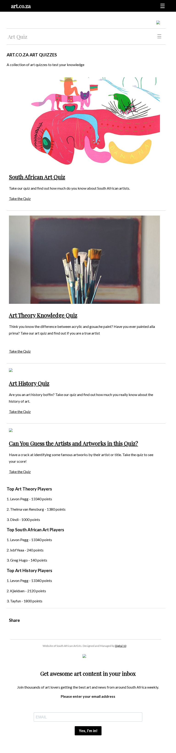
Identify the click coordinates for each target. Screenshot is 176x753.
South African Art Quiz (37, 176)
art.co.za (21, 5)
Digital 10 (120, 646)
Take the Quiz (20, 198)
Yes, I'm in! (88, 731)
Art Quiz (17, 36)
